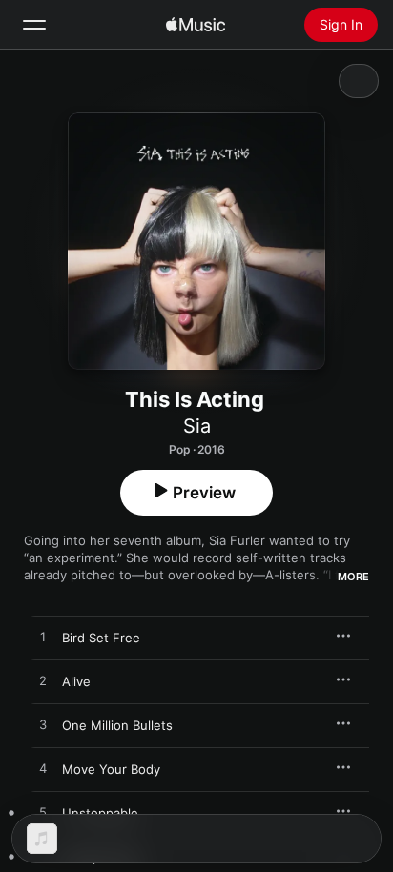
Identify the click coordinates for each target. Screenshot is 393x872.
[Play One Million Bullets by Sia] (43, 725)
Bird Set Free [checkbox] (101, 637)
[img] (195, 24)
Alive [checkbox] (76, 681)
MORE (353, 576)
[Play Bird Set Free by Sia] (43, 637)
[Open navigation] (34, 25)
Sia (197, 426)
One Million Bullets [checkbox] (117, 725)
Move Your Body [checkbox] (111, 769)
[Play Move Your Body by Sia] (43, 769)
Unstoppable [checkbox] (100, 813)
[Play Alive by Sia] (43, 681)
